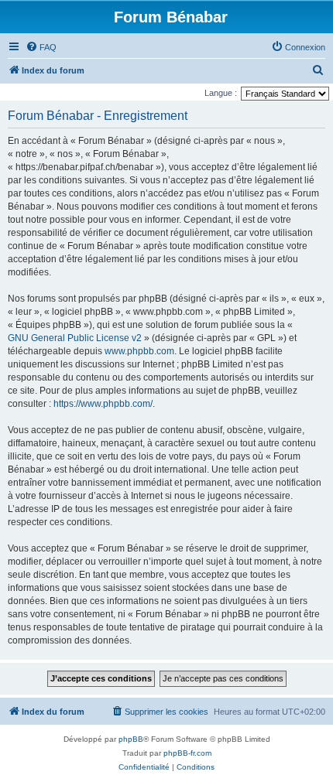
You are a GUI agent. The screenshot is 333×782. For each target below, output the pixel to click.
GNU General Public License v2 (75, 338)
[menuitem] (41, 47)
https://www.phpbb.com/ (103, 403)
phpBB (130, 739)
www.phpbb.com (139, 351)
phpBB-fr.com (187, 753)
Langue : (220, 92)
